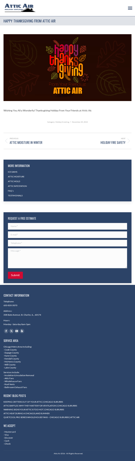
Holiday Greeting (62, 122)
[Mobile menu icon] (130, 8)
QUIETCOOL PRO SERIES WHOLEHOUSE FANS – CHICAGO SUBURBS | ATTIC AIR (41, 417)
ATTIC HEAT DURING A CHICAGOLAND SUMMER (27, 413)
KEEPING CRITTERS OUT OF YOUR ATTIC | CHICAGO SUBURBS (33, 401)
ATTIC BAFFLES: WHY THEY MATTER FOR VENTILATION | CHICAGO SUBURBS (40, 405)
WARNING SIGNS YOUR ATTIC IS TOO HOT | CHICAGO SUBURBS (34, 409)
